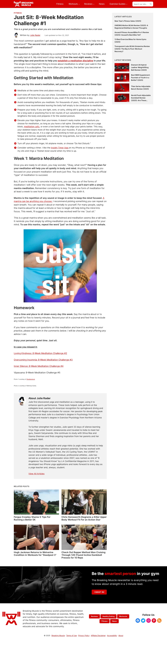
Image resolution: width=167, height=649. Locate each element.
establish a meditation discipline (75, 60)
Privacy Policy (83, 635)
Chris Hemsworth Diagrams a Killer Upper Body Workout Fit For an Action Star (84, 518)
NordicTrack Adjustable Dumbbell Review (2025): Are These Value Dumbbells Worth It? (141, 100)
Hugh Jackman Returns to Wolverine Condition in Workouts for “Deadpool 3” (35, 553)
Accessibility (112, 635)
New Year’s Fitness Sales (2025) (128, 21)
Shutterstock (31, 379)
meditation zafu (31, 126)
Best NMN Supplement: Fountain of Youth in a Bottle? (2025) (140, 77)
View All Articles (36, 473)
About (120, 635)
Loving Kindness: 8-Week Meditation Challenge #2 (40, 353)
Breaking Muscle (58, 635)
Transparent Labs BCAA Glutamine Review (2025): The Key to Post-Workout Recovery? (132, 48)
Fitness (18, 13)
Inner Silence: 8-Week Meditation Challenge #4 (38, 366)
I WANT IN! (99, 592)
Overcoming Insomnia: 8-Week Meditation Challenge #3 (43, 359)
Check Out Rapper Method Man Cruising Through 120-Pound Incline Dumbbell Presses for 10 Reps (83, 555)
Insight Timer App (60, 147)
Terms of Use (71, 635)
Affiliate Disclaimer (98, 635)
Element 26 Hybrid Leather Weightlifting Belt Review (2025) (140, 67)
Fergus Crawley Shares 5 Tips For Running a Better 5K (32, 518)
